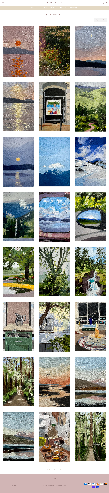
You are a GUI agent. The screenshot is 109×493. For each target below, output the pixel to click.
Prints (33, 7)
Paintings (43, 7)
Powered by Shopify (60, 485)
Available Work (71, 7)
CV (61, 7)
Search (54, 479)
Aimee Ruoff (54, 2)
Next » (61, 469)
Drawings (53, 7)
